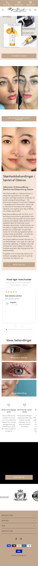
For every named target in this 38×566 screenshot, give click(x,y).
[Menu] (2, 10)
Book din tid (19, 264)
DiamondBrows (21, 555)
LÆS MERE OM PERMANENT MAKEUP (19, 118)
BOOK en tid (19, 477)
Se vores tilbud (19, 56)
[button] (30, 10)
